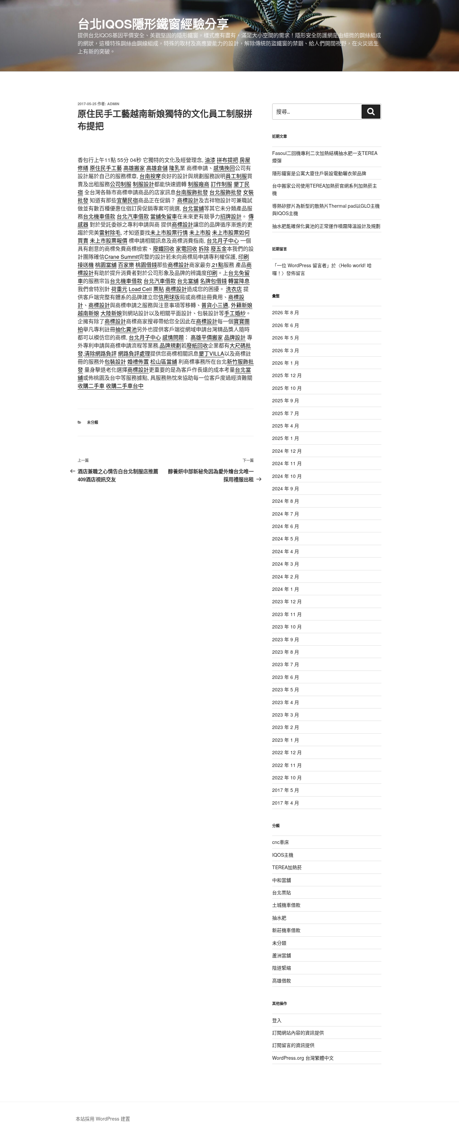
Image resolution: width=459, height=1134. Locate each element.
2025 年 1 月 (285, 438)
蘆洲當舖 (281, 955)
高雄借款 (281, 980)
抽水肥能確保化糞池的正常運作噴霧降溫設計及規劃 (326, 225)
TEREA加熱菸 (287, 867)
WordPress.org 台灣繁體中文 (303, 1057)
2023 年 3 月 (285, 714)
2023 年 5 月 (285, 689)
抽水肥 (279, 917)
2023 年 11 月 (287, 614)
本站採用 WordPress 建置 (103, 1118)
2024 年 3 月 (285, 563)
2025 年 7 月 (285, 413)
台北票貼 (281, 892)
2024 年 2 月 (285, 576)
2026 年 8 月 (285, 312)
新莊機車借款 (286, 930)
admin (113, 103)
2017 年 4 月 (285, 802)
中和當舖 (281, 880)
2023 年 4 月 (285, 702)
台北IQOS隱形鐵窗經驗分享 (153, 23)
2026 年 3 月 (285, 350)
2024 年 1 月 (285, 588)
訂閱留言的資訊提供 (293, 1045)
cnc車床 (280, 842)
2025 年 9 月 (285, 400)
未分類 (92, 422)
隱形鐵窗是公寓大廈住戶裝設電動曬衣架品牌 (319, 173)
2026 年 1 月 (285, 362)
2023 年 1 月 (285, 739)
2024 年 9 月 (285, 488)
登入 (277, 1020)
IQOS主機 (282, 854)
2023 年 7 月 (285, 664)
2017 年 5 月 (285, 789)
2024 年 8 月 (285, 500)
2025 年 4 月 (285, 425)
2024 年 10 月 (287, 476)
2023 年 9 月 (285, 639)
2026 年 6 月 (285, 325)
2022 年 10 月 (287, 777)
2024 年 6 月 (285, 526)
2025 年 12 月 (287, 375)
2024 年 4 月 (285, 551)
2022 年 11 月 (287, 765)
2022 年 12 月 (287, 752)
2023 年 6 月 (285, 677)
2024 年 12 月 (287, 450)
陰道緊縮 (281, 967)
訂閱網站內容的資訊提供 (298, 1032)
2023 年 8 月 (285, 651)
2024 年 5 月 (285, 538)
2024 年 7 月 (285, 513)
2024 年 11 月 (287, 463)
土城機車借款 (286, 904)
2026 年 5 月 (285, 337)
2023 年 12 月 (287, 601)
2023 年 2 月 (285, 727)
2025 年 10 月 (287, 387)
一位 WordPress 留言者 (302, 265)
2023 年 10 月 (287, 626)
